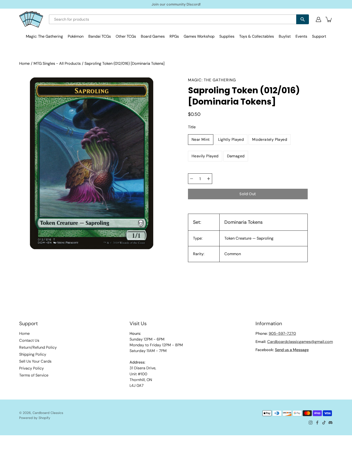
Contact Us (29, 340)
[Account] (318, 19)
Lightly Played (231, 139)
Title (192, 126)
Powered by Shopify (34, 418)
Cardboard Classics (48, 413)
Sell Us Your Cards (35, 361)
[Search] (302, 19)
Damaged (236, 156)
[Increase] (208, 178)
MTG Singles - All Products (57, 63)
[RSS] (331, 422)
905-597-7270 (282, 333)
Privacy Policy (31, 368)
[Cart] (329, 19)
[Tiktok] (324, 422)
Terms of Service (33, 375)
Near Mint (201, 139)
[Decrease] (191, 178)
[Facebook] (317, 422)
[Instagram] (310, 422)
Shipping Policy (32, 354)
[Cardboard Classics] (31, 19)
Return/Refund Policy (38, 347)
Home (24, 63)
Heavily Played (205, 156)
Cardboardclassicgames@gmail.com (300, 341)
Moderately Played (269, 139)
